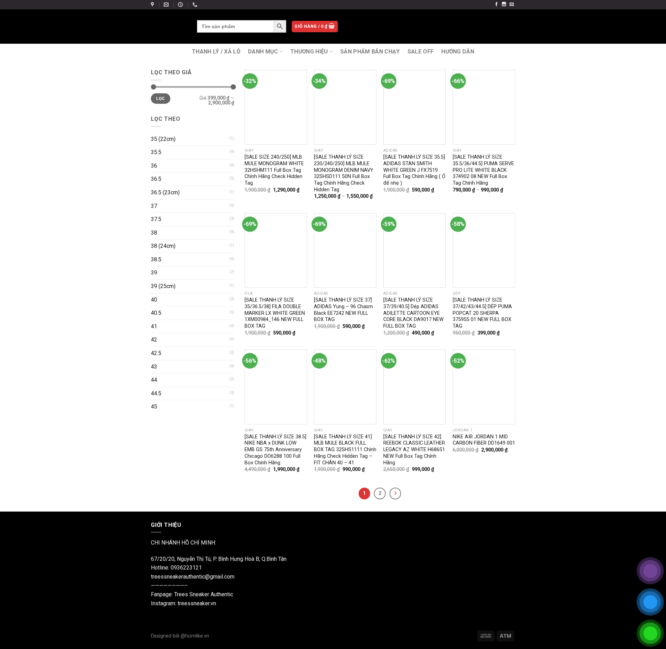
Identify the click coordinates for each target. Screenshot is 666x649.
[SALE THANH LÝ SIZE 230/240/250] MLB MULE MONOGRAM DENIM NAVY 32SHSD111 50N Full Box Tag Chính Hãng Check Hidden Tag (343, 173)
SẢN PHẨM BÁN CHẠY (370, 51)
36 (154, 165)
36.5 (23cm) (165, 192)
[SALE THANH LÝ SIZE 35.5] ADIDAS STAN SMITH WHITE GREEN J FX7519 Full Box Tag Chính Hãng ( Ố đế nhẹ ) (414, 170)
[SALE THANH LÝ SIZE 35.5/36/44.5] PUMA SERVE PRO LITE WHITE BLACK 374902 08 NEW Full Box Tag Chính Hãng (483, 170)
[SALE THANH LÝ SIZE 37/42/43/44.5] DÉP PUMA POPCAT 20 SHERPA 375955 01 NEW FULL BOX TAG (482, 313)
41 (154, 326)
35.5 (156, 152)
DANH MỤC (263, 51)
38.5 (156, 259)
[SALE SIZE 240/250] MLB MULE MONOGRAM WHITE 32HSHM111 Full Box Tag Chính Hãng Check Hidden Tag (274, 170)
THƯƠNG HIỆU (309, 51)
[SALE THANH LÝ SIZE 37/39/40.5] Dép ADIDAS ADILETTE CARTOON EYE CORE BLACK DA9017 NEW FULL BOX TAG (413, 313)
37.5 (156, 219)
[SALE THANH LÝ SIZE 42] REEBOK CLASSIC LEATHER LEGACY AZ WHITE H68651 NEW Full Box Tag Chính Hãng (414, 450)
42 (154, 339)
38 (154, 232)
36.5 (156, 179)
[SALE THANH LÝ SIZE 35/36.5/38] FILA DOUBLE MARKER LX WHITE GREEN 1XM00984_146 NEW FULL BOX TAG (275, 313)
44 (154, 380)
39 (154, 272)
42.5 (156, 353)
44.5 (156, 393)
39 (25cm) (163, 286)
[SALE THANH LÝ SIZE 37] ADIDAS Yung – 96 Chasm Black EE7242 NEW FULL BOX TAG (343, 309)
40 (154, 299)
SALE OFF (421, 51)
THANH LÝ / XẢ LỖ (216, 51)
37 (154, 206)
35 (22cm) (163, 139)
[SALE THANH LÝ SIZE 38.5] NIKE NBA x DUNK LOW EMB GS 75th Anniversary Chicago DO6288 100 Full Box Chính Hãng (275, 450)
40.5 (156, 313)
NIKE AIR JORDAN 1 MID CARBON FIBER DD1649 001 (484, 440)
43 (154, 366)
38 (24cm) (163, 246)
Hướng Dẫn (457, 51)
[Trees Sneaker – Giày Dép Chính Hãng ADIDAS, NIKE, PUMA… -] (169, 26)
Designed (162, 636)
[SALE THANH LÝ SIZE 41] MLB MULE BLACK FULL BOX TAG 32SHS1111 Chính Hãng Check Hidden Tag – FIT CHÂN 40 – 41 (345, 450)
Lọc (160, 98)
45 (154, 406)
